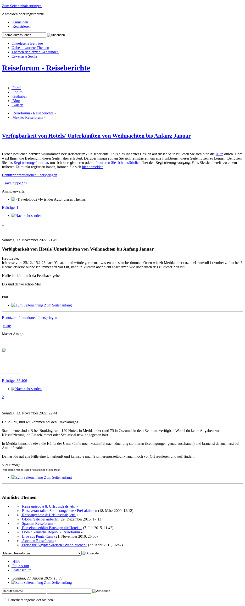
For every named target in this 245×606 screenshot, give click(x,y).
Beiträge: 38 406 (14, 381)
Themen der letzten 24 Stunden (35, 52)
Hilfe (219, 154)
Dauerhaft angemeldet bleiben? (31, 600)
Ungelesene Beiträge (27, 43)
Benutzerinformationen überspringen (29, 175)
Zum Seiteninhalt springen (22, 6)
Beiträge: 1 (10, 207)
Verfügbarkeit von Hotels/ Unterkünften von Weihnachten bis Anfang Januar (96, 136)
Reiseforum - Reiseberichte (46, 68)
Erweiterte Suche (24, 56)
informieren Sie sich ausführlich (116, 163)
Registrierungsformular (31, 163)
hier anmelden (92, 167)
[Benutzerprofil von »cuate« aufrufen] (11, 372)
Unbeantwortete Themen (30, 48)
